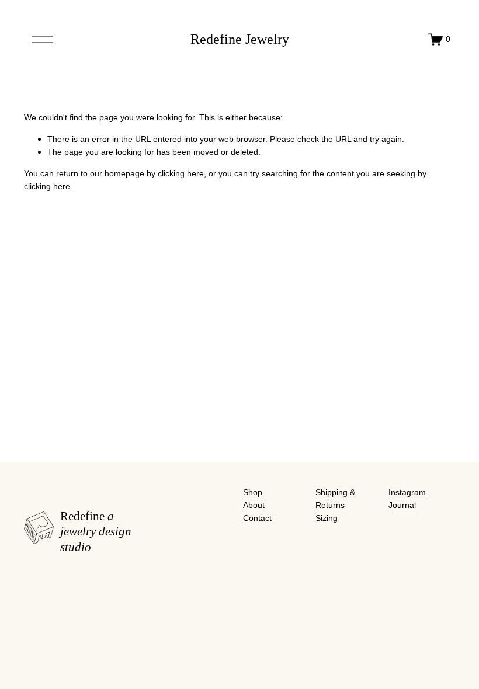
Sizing (326, 518)
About (254, 505)
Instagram (407, 492)
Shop (252, 492)
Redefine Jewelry (239, 39)
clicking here (181, 173)
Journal (402, 505)
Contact (257, 518)
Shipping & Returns (335, 498)
